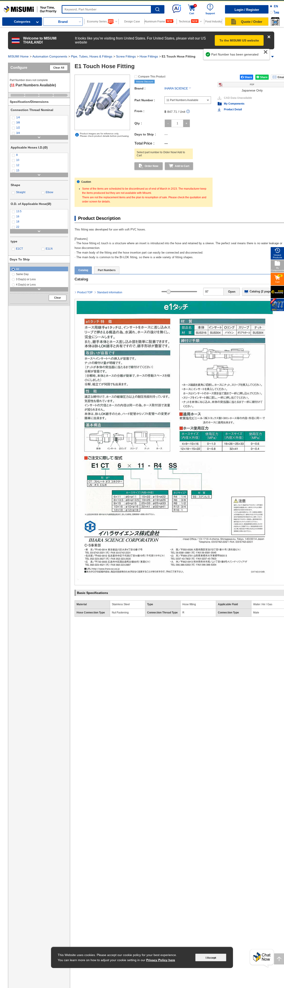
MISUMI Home (18, 56)
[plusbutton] (186, 123)
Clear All (58, 67)
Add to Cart (182, 166)
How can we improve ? (254, 56)
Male (256, 612)
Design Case (132, 21)
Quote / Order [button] (251, 22)
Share (248, 77)
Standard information (109, 292)
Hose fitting (189, 604)
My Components (234, 103)
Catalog (83, 270)
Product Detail (233, 109)
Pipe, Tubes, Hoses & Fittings (91, 56)
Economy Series (97, 21)
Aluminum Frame (155, 21)
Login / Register (247, 10)
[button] (275, 21)
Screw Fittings (126, 56)
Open (231, 291)
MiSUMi (8, 7)
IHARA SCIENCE (176, 88)
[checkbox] (39, 117)
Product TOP (85, 292)
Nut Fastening (120, 612)
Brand (63, 22)
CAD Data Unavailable (238, 97)
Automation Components (49, 56)
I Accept (211, 957)
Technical (184, 21)
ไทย (276, 12)
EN (276, 6)
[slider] (168, 292)
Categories (22, 21)
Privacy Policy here (160, 960)
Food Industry (213, 21)
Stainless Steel (121, 604)
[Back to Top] (279, 958)
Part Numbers (107, 270)
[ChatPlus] (262, 958)
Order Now (151, 166)
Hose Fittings (149, 56)
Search (157, 9)
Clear (57, 297)
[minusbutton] (168, 123)
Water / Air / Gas (262, 604)
